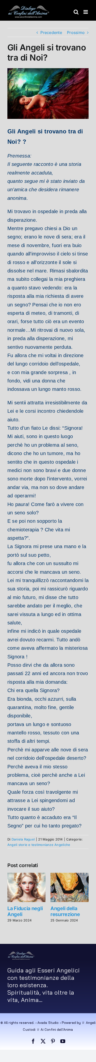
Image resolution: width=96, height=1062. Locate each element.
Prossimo (76, 32)
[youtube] (62, 1041)
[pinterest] (52, 1041)
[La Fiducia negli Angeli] (26, 875)
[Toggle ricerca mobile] (76, 12)
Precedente (51, 32)
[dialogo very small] (21, 953)
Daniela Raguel (23, 839)
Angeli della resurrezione (65, 911)
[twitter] (43, 1041)
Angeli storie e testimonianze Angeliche (38, 845)
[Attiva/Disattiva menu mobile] (86, 12)
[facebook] (33, 1041)
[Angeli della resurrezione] (69, 875)
